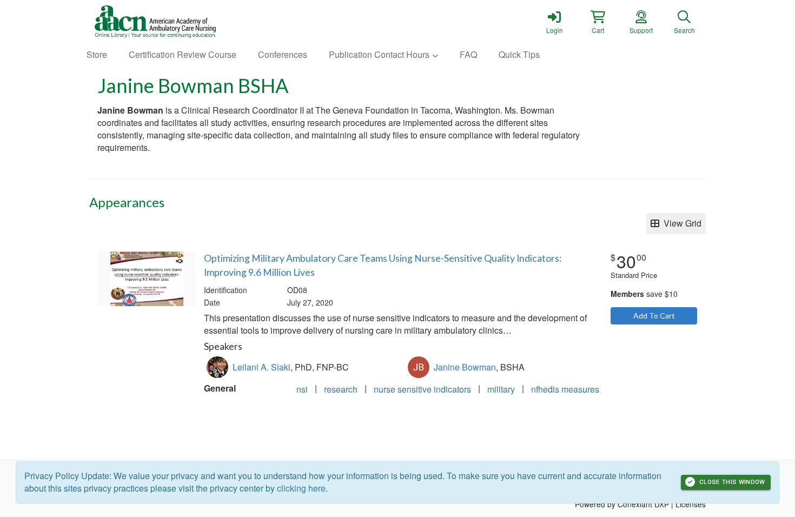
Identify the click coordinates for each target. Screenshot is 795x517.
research (340, 389)
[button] (597, 21)
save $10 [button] (644, 294)
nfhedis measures (565, 389)
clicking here (301, 488)
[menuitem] (97, 55)
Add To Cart (654, 315)
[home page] (192, 21)
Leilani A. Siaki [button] (261, 367)
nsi (302, 389)
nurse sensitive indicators (422, 389)
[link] (554, 21)
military (501, 389)
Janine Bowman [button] (465, 367)
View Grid (680, 223)
